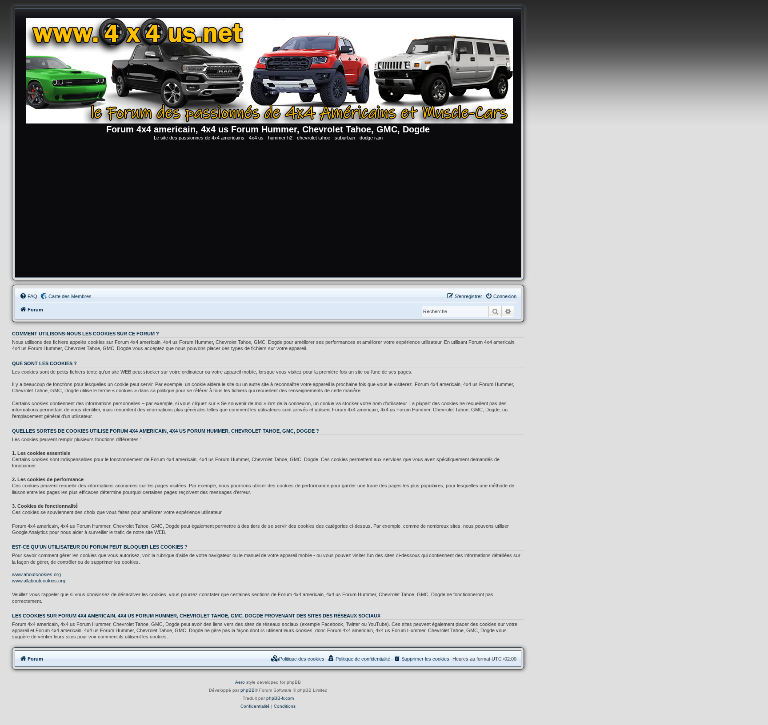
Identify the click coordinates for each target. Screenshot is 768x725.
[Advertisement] (268, 210)
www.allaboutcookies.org (38, 580)
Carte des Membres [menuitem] (70, 296)
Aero (240, 682)
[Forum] (272, 68)
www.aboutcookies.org (36, 574)
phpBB (247, 690)
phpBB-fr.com (280, 698)
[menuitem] (28, 296)
